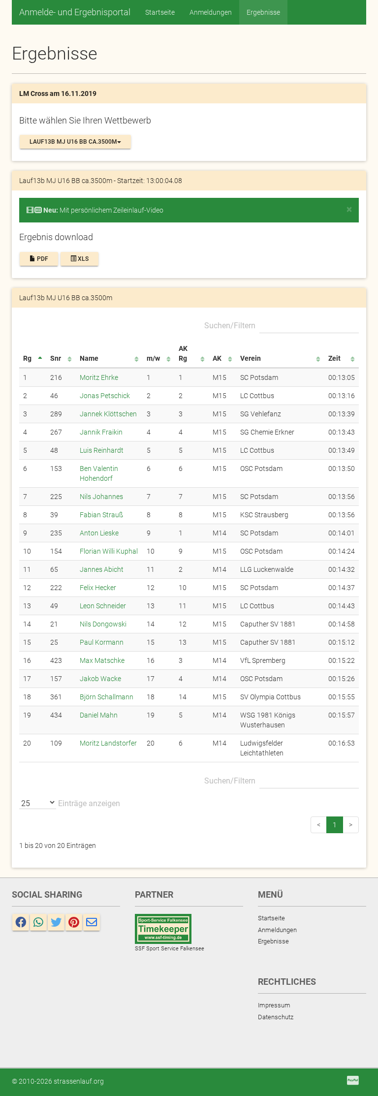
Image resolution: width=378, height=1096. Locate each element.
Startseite (160, 12)
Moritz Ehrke (99, 377)
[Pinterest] (73, 922)
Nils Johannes (101, 497)
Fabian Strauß (101, 515)
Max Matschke (102, 660)
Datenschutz (275, 1017)
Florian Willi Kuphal (109, 551)
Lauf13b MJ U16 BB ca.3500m (73, 141)
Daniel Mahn (99, 715)
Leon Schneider (103, 606)
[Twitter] (56, 922)
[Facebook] (20, 922)
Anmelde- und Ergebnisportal (74, 12)
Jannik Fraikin (101, 432)
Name (89, 358)
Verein (250, 358)
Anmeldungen (210, 12)
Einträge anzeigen (88, 803)
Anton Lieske (99, 533)
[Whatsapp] (38, 922)
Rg (27, 358)
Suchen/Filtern (229, 325)
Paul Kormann (102, 642)
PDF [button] (41, 258)
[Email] (91, 922)
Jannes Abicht (102, 569)
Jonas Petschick (105, 396)
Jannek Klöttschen (108, 414)
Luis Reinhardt (102, 450)
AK (217, 358)
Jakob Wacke (100, 679)
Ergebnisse (263, 12)
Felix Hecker (98, 588)
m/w (153, 358)
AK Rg (183, 353)
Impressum (274, 1005)
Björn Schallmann (106, 697)
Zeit (334, 358)
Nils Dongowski (103, 624)
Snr (55, 358)
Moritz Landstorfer (108, 743)
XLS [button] (82, 258)
